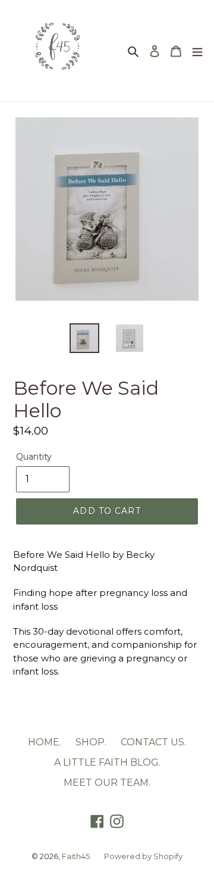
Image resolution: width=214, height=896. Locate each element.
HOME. (44, 742)
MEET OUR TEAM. (107, 782)
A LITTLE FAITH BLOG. (107, 762)
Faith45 (76, 856)
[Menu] (197, 50)
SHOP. (90, 742)
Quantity (34, 456)
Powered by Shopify (143, 856)
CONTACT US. (153, 742)
